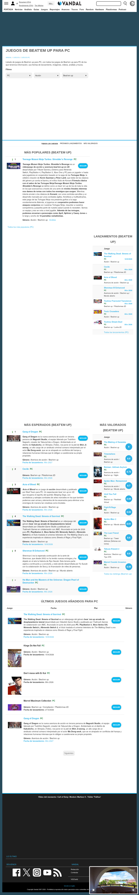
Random (90, 9)
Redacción (75, 869)
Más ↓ (51, 3)
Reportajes (55, 9)
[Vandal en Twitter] (26, 872)
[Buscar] (125, 3)
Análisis (28, 9)
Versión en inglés (69, 886)
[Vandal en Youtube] (47, 872)
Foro (82, 9)
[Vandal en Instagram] (37, 872)
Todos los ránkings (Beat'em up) (118, 573)
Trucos (74, 9)
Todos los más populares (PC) (21, 227)
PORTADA (8, 9)
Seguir (83, 166)
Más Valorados (91, 143)
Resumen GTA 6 (25, 2)
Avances (65, 9)
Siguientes (68, 753)
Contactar (74, 872)
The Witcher (39, 6)
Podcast (122, 9)
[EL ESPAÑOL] (132, 3)
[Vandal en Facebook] (16, 872)
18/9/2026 (128, 259)
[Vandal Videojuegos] (69, 3)
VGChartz (74, 879)
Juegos (44, 9)
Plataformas (111, 9)
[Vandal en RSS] (57, 872)
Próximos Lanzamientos (71, 143)
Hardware (99, 9)
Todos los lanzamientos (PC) (116, 332)
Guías (36, 9)
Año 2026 (128, 269)
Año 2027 (37, 462)
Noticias (19, 9)
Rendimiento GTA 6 (26, 6)
